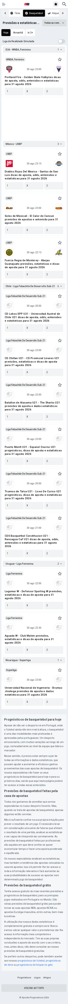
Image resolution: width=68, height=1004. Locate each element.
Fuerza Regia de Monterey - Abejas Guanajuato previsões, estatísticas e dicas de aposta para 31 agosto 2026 (32, 264)
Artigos (47, 977)
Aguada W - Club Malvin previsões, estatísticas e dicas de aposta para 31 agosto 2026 (29, 639)
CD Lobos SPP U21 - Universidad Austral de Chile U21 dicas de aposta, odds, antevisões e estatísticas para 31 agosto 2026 (33, 317)
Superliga (11, 670)
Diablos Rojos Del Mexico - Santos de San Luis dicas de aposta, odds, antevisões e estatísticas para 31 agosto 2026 (31, 175)
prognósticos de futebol (31, 960)
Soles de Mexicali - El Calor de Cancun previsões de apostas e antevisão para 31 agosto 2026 (31, 219)
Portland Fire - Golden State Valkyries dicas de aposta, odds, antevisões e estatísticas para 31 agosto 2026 (33, 81)
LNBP (9, 153)
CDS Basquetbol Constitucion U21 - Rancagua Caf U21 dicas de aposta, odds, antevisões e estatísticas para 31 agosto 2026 (32, 541)
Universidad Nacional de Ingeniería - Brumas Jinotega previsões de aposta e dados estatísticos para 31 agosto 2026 (33, 691)
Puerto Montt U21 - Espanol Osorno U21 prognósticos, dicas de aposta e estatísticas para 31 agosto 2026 (33, 450)
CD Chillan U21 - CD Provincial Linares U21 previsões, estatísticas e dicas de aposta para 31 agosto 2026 (32, 362)
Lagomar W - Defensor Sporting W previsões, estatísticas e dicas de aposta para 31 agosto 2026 (33, 595)
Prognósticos (24, 977)
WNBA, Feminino (15, 59)
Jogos (37, 977)
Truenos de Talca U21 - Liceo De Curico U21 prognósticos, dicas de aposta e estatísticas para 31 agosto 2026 (33, 495)
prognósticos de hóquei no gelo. (35, 964)
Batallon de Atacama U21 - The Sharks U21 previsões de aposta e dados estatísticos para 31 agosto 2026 (32, 406)
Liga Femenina (14, 573)
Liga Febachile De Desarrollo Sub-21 (25, 296)
